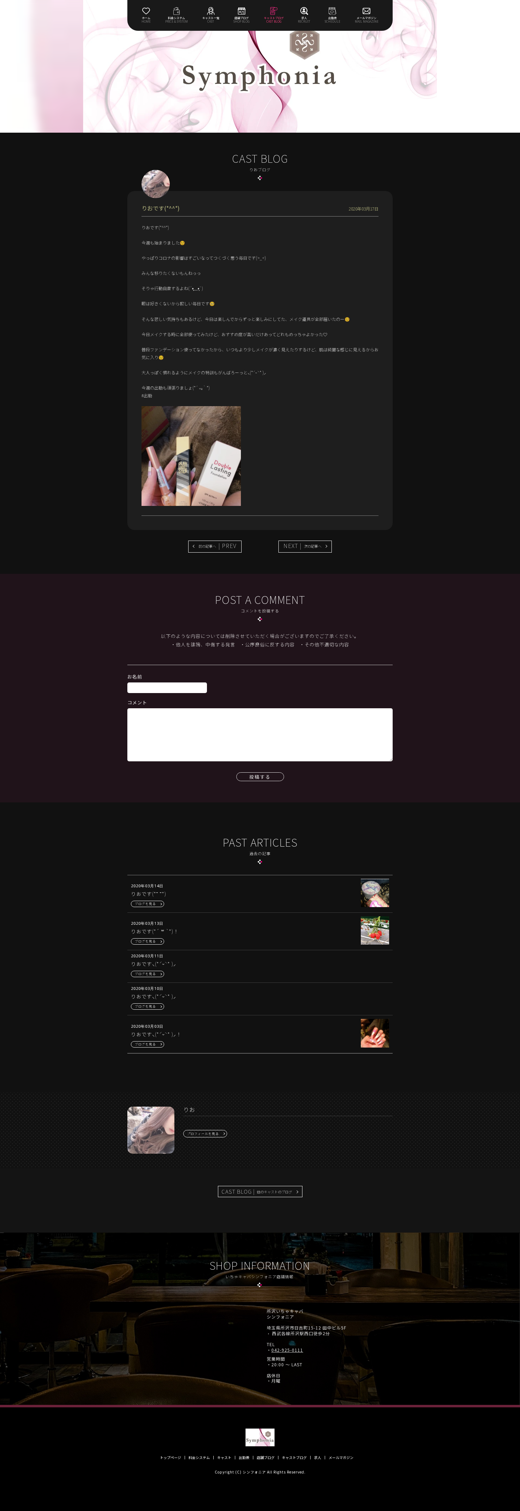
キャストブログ (294, 1457)
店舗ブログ (266, 1457)
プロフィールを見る (203, 1133)
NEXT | (302, 545)
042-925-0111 (287, 1350)
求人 (317, 1457)
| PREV (217, 545)
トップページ (170, 1457)
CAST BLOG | (256, 1191)
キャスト (224, 1457)
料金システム (199, 1457)
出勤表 (244, 1457)
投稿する (260, 776)
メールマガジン (341, 1457)
